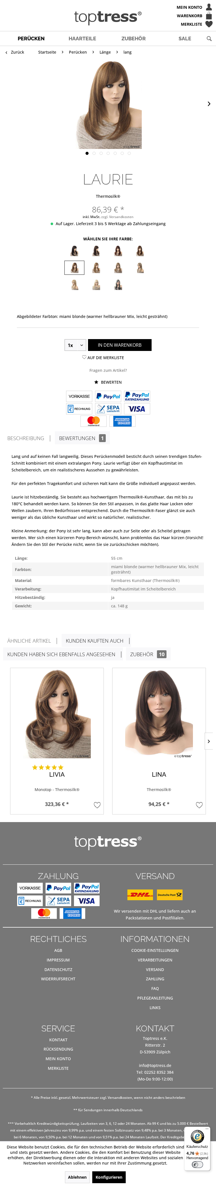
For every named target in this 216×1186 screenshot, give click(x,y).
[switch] (197, 1164)
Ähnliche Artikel (29, 640)
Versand (155, 969)
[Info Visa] (137, 409)
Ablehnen (77, 1177)
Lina (159, 774)
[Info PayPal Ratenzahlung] (137, 397)
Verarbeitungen (155, 960)
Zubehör (147, 654)
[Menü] (207, 1130)
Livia (57, 774)
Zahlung (155, 978)
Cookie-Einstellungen (155, 950)
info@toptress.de (155, 1065)
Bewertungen (81, 438)
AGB (58, 950)
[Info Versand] (155, 898)
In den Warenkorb (119, 345)
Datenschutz (58, 969)
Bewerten (111, 382)
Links (155, 1007)
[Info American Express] (122, 422)
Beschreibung (25, 438)
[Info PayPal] (108, 397)
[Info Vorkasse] (79, 397)
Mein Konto (58, 1058)
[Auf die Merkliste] (97, 805)
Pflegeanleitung (155, 998)
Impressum (58, 960)
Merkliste (58, 1068)
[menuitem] (108, 7)
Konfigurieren (109, 1177)
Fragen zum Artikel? (108, 370)
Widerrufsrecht (58, 978)
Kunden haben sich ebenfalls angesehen (61, 654)
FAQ (155, 988)
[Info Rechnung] (79, 409)
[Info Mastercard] (93, 422)
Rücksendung (58, 1049)
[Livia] (57, 713)
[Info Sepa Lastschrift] (108, 409)
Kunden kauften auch (94, 640)
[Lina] (159, 713)
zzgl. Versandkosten (117, 216)
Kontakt (58, 1039)
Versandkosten (120, 1097)
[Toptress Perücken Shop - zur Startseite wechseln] (108, 18)
